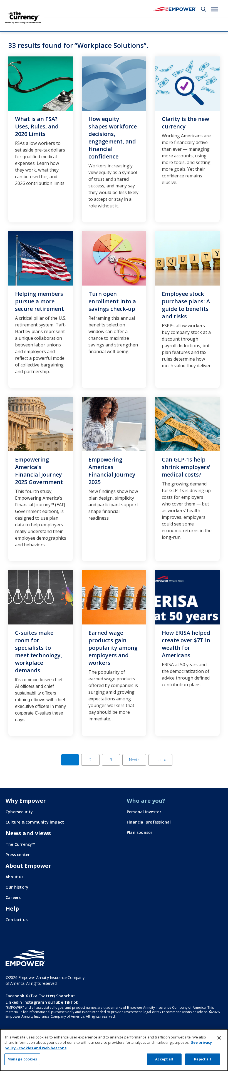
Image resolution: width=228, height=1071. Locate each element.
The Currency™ (20, 844)
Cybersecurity (19, 811)
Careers (13, 897)
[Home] (174, 9)
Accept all (164, 1059)
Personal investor (144, 811)
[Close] (219, 1038)
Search (203, 9)
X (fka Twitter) (40, 995)
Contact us (17, 919)
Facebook (15, 995)
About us (15, 876)
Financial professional (149, 822)
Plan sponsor (139, 832)
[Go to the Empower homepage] (25, 958)
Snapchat (65, 995)
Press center (18, 854)
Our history (17, 887)
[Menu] (214, 9)
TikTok (71, 1002)
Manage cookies (22, 1059)
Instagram (33, 1002)
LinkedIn (14, 1002)
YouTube (54, 1002)
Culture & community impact (35, 822)
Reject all (202, 1059)
